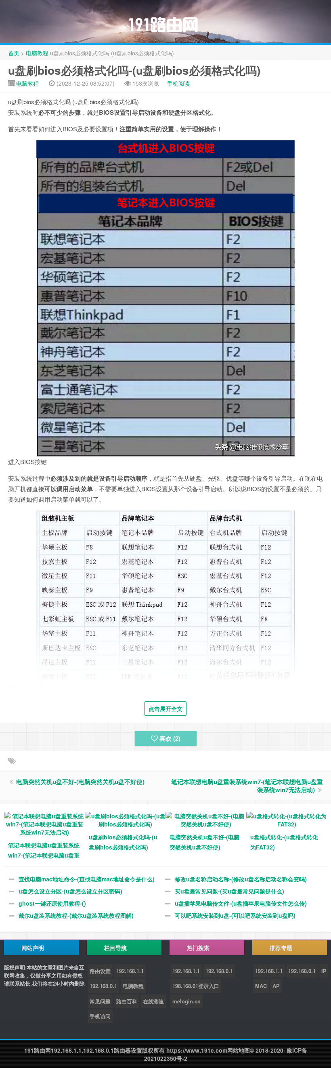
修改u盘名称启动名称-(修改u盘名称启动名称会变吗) (241, 879)
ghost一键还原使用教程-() (52, 903)
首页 (13, 53)
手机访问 (100, 1016)
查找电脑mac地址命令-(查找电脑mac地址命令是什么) (87, 879)
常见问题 (100, 1001)
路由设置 (100, 971)
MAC (261, 986)
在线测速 (153, 1001)
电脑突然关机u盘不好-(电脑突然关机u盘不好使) (80, 781)
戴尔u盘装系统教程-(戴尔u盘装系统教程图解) (76, 915)
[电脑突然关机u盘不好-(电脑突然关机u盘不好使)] (206, 819)
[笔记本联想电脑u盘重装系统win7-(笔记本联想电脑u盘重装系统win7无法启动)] (44, 823)
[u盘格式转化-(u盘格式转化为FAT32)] (286, 819)
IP (324, 971)
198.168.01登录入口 (195, 986)
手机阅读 (178, 83)
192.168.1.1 (130, 971)
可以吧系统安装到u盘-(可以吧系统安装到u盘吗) (235, 915)
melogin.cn (186, 1001)
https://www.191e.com (196, 1050)
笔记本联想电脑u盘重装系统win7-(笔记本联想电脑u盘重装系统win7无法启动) (247, 785)
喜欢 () (169, 738)
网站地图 (238, 1050)
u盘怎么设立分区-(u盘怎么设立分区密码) (70, 891)
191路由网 (37, 1050)
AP (276, 986)
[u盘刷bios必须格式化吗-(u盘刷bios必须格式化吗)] (125, 819)
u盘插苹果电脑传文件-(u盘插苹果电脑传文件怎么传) (241, 903)
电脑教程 (37, 53)
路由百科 (126, 1001)
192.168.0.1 (103, 986)
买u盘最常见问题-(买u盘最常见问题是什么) (229, 891)
